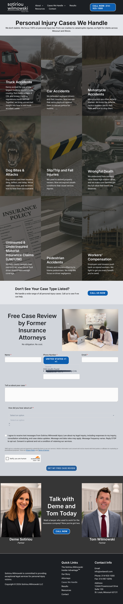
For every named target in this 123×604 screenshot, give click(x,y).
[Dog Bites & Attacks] (20, 156)
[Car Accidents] (61, 76)
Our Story (66, 574)
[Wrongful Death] (102, 156)
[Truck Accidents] (20, 76)
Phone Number (50, 354)
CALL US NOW (97, 293)
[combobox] (56, 360)
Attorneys (66, 578)
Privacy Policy (30, 450)
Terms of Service (43, 450)
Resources (40, 8)
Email (85, 354)
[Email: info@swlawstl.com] (106, 570)
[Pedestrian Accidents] (61, 238)
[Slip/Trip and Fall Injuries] (61, 156)
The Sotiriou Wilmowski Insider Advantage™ (72, 569)
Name (8, 354)
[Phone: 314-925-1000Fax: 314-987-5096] (105, 577)
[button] (64, 5)
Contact (52, 8)
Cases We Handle (55, 5)
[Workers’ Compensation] (102, 238)
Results (73, 5)
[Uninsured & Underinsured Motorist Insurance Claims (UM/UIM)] (20, 238)
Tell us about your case (15, 385)
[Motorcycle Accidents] (102, 76)
